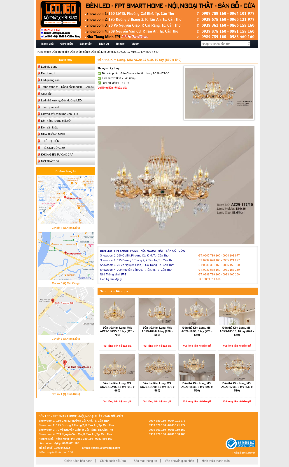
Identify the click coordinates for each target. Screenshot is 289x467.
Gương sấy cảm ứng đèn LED (59, 114)
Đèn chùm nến (79, 51)
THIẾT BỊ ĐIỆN (50, 141)
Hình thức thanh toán (216, 460)
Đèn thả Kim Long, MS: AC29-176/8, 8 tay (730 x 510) (237, 387)
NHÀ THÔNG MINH (53, 134)
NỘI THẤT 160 (50, 161)
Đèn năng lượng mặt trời (56, 120)
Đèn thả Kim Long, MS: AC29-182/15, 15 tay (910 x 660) (117, 387)
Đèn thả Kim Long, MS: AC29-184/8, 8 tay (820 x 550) (157, 331)
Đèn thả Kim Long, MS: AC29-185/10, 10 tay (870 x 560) (237, 331)
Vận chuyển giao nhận (179, 460)
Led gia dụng (49, 66)
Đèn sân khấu (49, 127)
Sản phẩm (85, 43)
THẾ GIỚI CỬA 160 (53, 147)
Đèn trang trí (59, 51)
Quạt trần (46, 93)
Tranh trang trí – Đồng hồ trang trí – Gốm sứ (67, 87)
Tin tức (120, 43)
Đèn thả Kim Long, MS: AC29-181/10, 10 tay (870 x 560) (157, 387)
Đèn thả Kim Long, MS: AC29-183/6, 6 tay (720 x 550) (197, 331)
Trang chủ (47, 43)
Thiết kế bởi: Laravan (243, 452)
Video (135, 43)
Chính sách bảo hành (78, 460)
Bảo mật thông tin (145, 460)
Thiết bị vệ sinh (50, 107)
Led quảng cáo (50, 80)
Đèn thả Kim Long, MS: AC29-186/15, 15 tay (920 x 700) (117, 331)
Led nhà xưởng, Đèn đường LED (61, 100)
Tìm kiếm (249, 43)
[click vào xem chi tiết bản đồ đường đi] (66, 223)
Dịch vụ (104, 43)
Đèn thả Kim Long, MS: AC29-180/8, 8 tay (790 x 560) (197, 387)
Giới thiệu (66, 43)
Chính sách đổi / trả (113, 460)
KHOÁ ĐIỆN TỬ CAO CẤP (57, 154)
